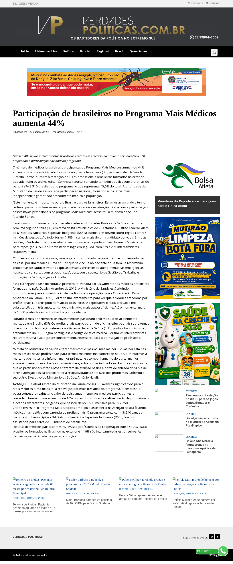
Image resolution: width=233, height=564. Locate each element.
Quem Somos (138, 51)
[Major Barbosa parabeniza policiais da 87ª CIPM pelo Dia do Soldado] (90, 484)
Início (25, 51)
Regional (103, 51)
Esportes (191, 391)
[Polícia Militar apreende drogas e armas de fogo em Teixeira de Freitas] (143, 481)
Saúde (41, 498)
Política (68, 51)
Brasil (119, 51)
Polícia (95, 493)
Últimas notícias (46, 51)
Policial (85, 51)
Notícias (31, 498)
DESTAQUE (18, 498)
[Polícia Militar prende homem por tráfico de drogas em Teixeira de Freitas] (196, 484)
